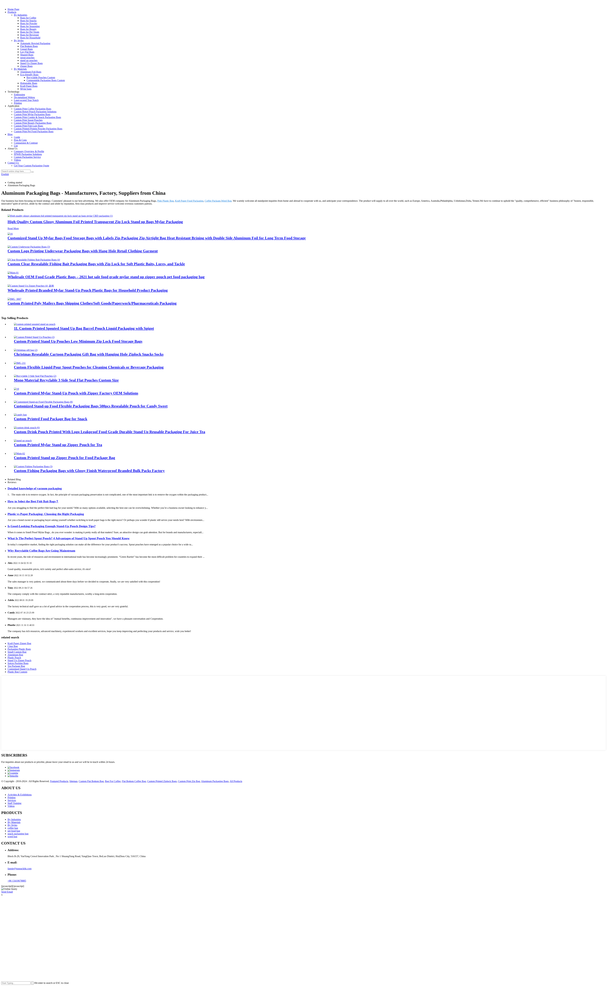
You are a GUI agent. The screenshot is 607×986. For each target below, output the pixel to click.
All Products (236, 781)
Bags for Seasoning (30, 26)
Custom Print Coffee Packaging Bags (32, 108)
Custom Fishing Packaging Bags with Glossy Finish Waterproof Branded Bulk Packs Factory (89, 471)
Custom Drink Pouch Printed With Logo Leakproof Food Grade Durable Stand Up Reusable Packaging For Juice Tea (109, 432)
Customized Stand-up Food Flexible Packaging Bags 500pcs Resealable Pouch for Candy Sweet (91, 406)
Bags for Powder (28, 23)
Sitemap (73, 781)
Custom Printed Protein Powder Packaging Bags (38, 128)
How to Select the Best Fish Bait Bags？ (33, 501)
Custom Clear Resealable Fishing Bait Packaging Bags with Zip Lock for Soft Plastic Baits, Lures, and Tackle (96, 264)
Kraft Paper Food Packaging (189, 200)
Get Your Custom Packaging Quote (31, 165)
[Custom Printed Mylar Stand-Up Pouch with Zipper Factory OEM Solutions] (16, 389)
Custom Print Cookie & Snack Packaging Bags (37, 117)
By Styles (19, 40)
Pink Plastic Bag (165, 200)
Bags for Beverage (29, 34)
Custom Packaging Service (27, 157)
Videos (17, 160)
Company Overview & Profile (29, 151)
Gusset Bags (26, 49)
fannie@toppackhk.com (19, 868)
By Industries (20, 15)
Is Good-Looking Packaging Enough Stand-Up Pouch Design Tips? (52, 526)
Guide (17, 137)
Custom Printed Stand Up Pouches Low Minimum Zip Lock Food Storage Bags (78, 341)
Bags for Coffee (28, 17)
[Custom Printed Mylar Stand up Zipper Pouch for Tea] (23, 440)
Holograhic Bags (28, 83)
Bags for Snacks (28, 20)
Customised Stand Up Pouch (22, 669)
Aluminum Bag (15, 654)
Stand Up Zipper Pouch (19, 660)
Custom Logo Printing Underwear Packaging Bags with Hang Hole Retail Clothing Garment (83, 251)
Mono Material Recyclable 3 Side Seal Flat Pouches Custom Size (66, 380)
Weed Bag (226, 200)
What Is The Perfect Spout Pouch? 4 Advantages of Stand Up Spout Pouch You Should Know (69, 538)
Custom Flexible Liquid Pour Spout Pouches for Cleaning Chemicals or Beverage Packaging (89, 367)
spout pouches (27, 57)
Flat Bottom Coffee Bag (134, 781)
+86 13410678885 (17, 880)
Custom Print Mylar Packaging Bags (32, 114)
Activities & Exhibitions (20, 794)
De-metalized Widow (24, 97)
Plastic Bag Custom (17, 671)
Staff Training (14, 803)
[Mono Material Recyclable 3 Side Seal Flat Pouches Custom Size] (35, 376)
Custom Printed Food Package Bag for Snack (50, 419)
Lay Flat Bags (27, 52)
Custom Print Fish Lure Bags (28, 125)
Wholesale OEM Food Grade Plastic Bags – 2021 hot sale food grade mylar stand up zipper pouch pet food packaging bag (106, 277)
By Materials (20, 69)
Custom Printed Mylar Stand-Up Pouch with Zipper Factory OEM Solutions (76, 393)
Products (12, 12)
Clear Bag (13, 646)
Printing (18, 103)
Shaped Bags (26, 54)
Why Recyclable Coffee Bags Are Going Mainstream (41, 550)
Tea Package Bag (16, 666)
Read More (13, 228)
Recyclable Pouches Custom (41, 77)
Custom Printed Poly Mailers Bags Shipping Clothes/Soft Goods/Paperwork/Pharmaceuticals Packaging (92, 303)
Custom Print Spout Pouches (28, 120)
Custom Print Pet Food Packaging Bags (33, 131)
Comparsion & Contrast (26, 143)
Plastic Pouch (14, 657)
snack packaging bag (18, 833)
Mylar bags (25, 88)
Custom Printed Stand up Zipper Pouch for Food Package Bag (64, 458)
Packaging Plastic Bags (19, 649)
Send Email (7, 891)
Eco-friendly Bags (29, 74)
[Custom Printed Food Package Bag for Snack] (20, 414)
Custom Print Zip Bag (189, 781)
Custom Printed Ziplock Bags (162, 781)
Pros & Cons (20, 140)
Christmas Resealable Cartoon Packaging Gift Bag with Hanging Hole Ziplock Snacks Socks (88, 354)
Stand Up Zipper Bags (31, 63)
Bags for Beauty (28, 29)
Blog (10, 134)
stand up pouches (28, 60)
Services (12, 800)
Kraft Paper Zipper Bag (19, 643)
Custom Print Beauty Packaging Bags (33, 123)
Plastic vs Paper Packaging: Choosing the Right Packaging (46, 514)
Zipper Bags (26, 66)
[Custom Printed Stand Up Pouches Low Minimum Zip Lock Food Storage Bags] (34, 337)
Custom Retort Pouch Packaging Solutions (35, 111)
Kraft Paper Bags (28, 86)
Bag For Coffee (113, 781)
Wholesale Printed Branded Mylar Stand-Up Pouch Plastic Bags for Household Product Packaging (88, 290)
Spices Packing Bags (18, 663)
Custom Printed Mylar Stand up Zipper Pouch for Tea (58, 445)
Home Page (13, 9)
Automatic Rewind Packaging (35, 43)
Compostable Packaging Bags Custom (46, 80)
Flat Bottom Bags (29, 46)
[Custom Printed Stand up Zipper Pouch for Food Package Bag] (19, 453)
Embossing (19, 94)
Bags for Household (30, 37)
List (16, 145)
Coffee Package (213, 200)
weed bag (12, 836)
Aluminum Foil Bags (30, 71)
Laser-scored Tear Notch (26, 100)
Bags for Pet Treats (29, 32)
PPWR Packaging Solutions (28, 154)
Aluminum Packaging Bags (215, 781)
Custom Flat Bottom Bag (91, 781)
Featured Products (59, 781)
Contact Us (13, 162)
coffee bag (13, 828)
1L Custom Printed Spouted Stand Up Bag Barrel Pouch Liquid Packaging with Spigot (84, 328)
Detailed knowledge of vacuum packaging (35, 488)
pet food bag (14, 830)
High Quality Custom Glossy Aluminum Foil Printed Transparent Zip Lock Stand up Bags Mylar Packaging (95, 222)
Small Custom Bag (17, 652)
